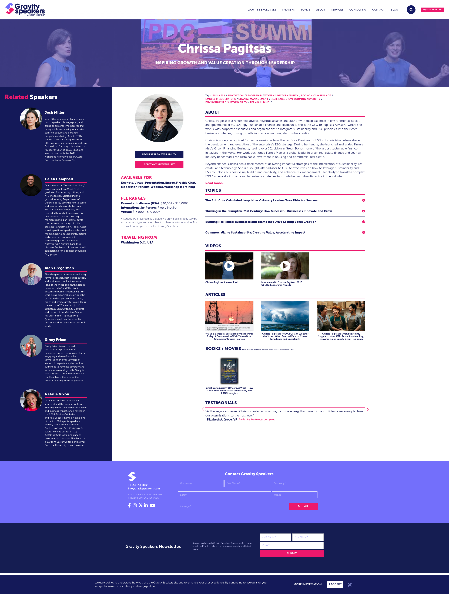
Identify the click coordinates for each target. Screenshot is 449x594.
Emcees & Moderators (220, 99)
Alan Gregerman (59, 268)
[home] (22, 9)
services (337, 9)
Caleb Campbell (59, 179)
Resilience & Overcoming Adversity (295, 99)
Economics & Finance (316, 95)
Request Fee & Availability (159, 154)
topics (305, 9)
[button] (285, 200)
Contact (378, 9)
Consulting (357, 9)
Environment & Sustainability (226, 102)
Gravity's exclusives (262, 9)
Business (219, 95)
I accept (335, 584)
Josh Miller (55, 112)
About (320, 9)
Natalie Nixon (57, 394)
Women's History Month (281, 95)
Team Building (260, 102)
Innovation (235, 95)
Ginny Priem (55, 339)
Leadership (254, 95)
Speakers (288, 9)
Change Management (253, 99)
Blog (394, 9)
